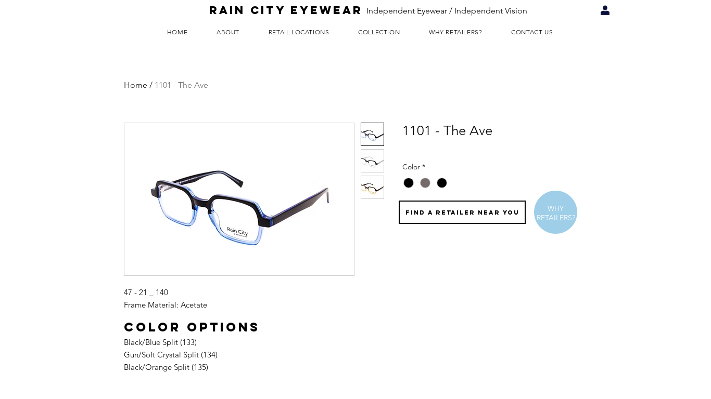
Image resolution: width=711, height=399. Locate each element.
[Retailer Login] (605, 10)
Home (135, 85)
